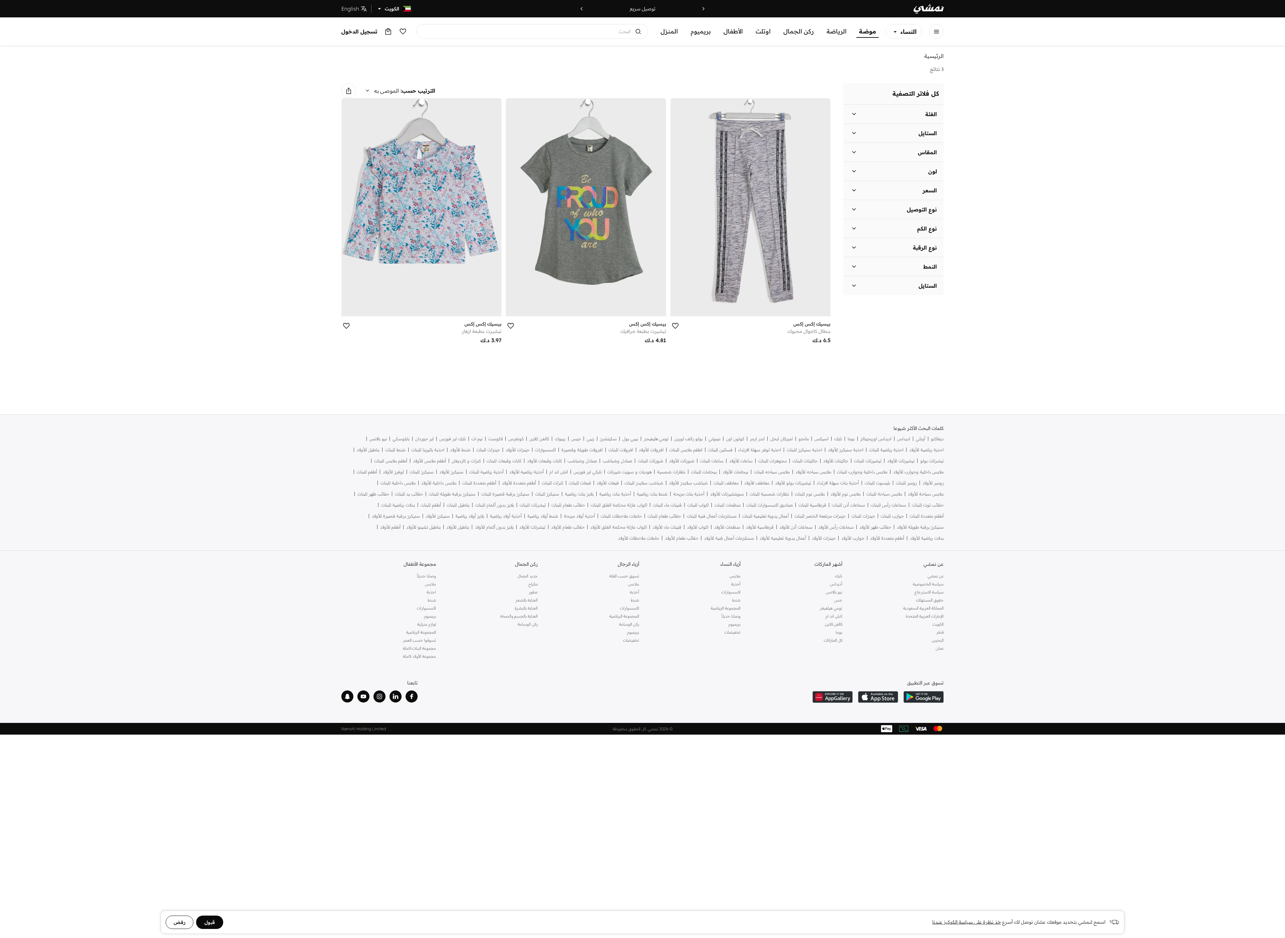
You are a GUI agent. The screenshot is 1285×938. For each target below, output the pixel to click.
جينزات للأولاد (517, 450)
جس (838, 599)
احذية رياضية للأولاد (926, 450)
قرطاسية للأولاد (760, 527)
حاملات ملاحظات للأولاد (638, 538)
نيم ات (477, 439)
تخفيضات (732, 632)
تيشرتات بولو (932, 461)
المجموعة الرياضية (726, 608)
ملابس (735, 575)
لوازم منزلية (426, 624)
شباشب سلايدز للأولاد (688, 483)
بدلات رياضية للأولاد (927, 538)
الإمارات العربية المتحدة (925, 616)
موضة (867, 31)
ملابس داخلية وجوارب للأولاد (918, 472)
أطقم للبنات (367, 472)
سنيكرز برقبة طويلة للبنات (452, 494)
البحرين (938, 640)
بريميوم (701, 31)
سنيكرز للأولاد (451, 472)
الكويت (938, 624)
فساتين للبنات (720, 450)
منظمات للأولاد (727, 527)
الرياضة (837, 31)
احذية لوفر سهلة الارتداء (759, 450)
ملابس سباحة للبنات (884, 494)
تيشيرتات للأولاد (901, 461)
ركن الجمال (798, 31)
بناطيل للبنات (458, 505)
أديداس (836, 583)
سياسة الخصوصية (928, 583)
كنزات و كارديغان (466, 461)
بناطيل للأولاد (368, 450)
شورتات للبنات (650, 461)
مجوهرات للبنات (772, 461)
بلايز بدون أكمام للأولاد (494, 527)
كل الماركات (833, 640)
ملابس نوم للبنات (810, 494)
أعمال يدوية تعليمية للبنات (765, 516)
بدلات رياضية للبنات (398, 505)
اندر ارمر (757, 439)
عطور (533, 591)
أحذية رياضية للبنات (486, 472)
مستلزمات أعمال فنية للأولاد (729, 538)
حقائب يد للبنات (409, 494)
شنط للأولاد (460, 450)
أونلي (920, 439)
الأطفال (733, 31)
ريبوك (560, 439)
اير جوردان (424, 439)
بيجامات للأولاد (735, 472)
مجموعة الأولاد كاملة (419, 656)
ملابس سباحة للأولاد (926, 494)
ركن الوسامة (629, 624)
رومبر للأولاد (933, 483)
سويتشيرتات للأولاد (727, 494)
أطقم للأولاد (390, 527)
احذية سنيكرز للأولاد (845, 450)
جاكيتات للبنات (805, 461)
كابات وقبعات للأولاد (544, 461)
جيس (576, 439)
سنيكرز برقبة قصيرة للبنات (505, 494)
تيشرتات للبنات (533, 505)
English (350, 8)
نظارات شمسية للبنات (769, 494)
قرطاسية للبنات (812, 505)
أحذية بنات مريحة (688, 494)
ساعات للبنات (711, 461)
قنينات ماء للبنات (667, 505)
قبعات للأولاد (608, 483)
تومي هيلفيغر (831, 608)
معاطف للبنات (726, 483)
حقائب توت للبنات (928, 505)
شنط (736, 599)
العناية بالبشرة (526, 608)
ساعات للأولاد (741, 461)
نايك (838, 439)
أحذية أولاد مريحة (579, 516)
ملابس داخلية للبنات (398, 483)
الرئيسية (934, 56)
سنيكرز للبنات (422, 472)
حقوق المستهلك (930, 599)
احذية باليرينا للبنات (427, 450)
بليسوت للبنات (877, 483)
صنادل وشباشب (617, 461)
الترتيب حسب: (418, 90)
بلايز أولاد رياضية (469, 516)
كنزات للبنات (552, 483)
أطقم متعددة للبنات (479, 483)
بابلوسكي (401, 439)
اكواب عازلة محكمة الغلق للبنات (619, 505)
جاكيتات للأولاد (835, 461)
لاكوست (495, 439)
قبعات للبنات (580, 483)
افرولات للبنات (620, 450)
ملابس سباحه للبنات (772, 472)
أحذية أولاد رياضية (506, 516)
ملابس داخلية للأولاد (438, 483)
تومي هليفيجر (656, 439)
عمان (940, 648)
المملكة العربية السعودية (923, 608)
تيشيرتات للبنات (867, 461)
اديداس (903, 439)
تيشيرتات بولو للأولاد (793, 483)
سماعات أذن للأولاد (795, 527)
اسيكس (822, 439)
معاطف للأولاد (756, 483)
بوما (851, 439)
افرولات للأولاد (651, 450)
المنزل (669, 31)
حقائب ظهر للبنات (373, 494)
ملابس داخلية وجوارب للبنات (862, 472)
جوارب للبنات (892, 516)
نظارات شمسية (671, 472)
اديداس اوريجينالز (875, 439)
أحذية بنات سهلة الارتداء (838, 483)
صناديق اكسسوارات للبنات (769, 505)
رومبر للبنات (906, 483)
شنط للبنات (395, 450)
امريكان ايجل (781, 439)
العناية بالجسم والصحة (518, 616)
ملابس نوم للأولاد (846, 494)
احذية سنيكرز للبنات (804, 450)
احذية (431, 591)
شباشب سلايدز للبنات (643, 483)
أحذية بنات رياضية (615, 494)
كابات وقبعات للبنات (504, 461)
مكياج (532, 583)
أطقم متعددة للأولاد (519, 483)
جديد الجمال (527, 575)
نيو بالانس (378, 439)
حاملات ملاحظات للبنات (621, 516)
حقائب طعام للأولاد (568, 527)
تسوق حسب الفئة (624, 575)
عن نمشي (936, 575)
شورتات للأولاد (681, 461)
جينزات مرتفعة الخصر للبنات (820, 516)
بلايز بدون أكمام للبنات (494, 505)
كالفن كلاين (539, 439)
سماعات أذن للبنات (848, 505)
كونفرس (516, 439)
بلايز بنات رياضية (579, 494)
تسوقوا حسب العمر (419, 640)
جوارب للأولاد (852, 538)
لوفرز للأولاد (393, 472)
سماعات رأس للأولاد (836, 527)
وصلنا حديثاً (731, 616)
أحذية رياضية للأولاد (526, 472)
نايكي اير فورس (588, 472)
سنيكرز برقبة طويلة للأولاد (920, 527)
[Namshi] (929, 9)
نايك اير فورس (452, 439)
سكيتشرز (608, 439)
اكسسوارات (545, 450)
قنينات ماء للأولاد (667, 527)
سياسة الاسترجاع (929, 591)
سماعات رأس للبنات (888, 505)
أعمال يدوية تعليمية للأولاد (783, 538)
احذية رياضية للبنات (886, 450)
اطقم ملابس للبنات (685, 450)
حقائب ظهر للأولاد (875, 527)
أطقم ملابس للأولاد (429, 461)
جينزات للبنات (488, 450)
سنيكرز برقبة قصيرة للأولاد (396, 516)
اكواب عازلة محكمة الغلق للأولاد (618, 527)
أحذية (736, 583)
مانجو (803, 439)
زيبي (590, 439)
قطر (940, 632)
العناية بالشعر (526, 599)
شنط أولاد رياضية (542, 516)
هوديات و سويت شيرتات (629, 472)
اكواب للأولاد (697, 527)
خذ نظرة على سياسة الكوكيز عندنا (966, 922)
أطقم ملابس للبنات (390, 461)
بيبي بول (630, 439)
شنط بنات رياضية (652, 494)
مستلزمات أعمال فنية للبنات (712, 516)
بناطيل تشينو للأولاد (423, 527)
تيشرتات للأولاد (532, 527)
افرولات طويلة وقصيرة (582, 450)
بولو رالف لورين (688, 439)
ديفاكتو (937, 439)
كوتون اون (735, 439)
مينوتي (714, 439)
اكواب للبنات (698, 505)
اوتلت (763, 31)
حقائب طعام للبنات (568, 505)
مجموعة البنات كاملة (419, 648)
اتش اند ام (558, 472)
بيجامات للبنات (704, 472)
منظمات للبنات (727, 505)
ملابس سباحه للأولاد (813, 472)
